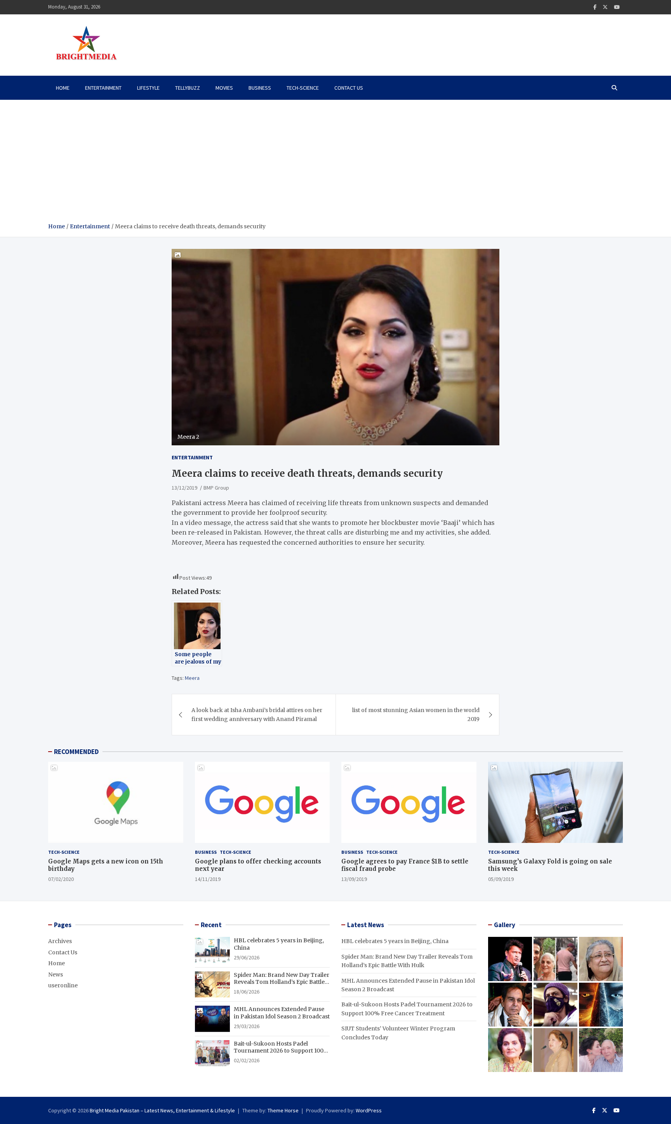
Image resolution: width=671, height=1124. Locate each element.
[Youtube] (617, 7)
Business (260, 87)
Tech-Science (303, 87)
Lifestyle (148, 87)
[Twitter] (605, 7)
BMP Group (216, 487)
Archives (60, 941)
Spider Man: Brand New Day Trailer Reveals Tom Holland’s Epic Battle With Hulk (281, 981)
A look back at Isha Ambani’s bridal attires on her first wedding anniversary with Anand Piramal (256, 714)
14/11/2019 (208, 879)
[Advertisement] (335, 163)
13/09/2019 (354, 879)
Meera (192, 677)
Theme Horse (283, 1110)
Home (63, 87)
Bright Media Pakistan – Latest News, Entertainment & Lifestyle (162, 1110)
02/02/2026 (246, 1060)
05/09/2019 (501, 879)
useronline (63, 985)
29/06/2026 (246, 957)
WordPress (369, 1110)
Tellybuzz (187, 87)
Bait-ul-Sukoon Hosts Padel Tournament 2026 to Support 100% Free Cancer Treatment (281, 1050)
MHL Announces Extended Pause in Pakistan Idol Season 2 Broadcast (282, 1013)
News (55, 974)
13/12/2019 (184, 487)
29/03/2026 (246, 1026)
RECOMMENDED (76, 751)
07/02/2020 (61, 879)
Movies (224, 87)
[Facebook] (595, 7)
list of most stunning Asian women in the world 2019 (416, 714)
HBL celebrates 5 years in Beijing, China (394, 941)
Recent (211, 925)
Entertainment (103, 87)
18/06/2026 (246, 991)
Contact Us (348, 87)
